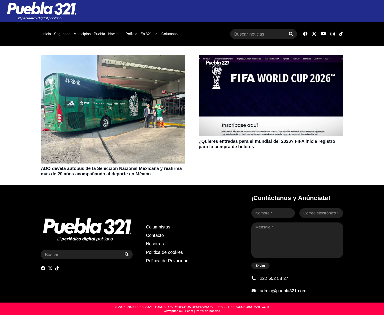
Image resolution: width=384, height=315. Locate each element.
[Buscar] (291, 34)
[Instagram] (332, 34)
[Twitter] (314, 34)
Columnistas (158, 226)
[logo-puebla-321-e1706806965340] (41, 11)
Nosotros (155, 243)
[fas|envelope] (255, 291)
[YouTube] (323, 34)
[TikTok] (341, 34)
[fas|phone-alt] (255, 278)
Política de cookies (164, 252)
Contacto (155, 235)
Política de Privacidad (167, 260)
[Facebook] (305, 34)
